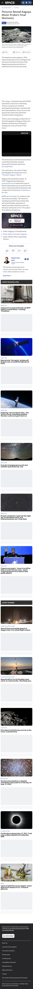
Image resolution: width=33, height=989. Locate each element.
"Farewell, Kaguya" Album (11, 175)
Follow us (17, 52)
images (7, 101)
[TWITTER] (25, 259)
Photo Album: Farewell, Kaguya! (15, 234)
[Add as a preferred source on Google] (8, 936)
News (4, 23)
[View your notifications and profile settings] (26, 2)
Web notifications (7, 970)
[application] (16, 143)
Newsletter (27, 52)
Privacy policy (6, 954)
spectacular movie (9, 183)
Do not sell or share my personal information (15, 977)
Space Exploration (6, 7)
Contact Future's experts (9, 947)
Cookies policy (6, 958)
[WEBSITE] (28, 259)
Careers (4, 974)
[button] (30, 3)
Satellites (16, 7)
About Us (4, 943)
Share (6, 52)
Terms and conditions (8, 950)
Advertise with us (7, 966)
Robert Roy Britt (13, 22)
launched (9, 196)
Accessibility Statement (9, 962)
